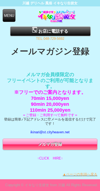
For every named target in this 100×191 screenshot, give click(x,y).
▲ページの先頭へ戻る (80, 174)
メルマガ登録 (50, 144)
